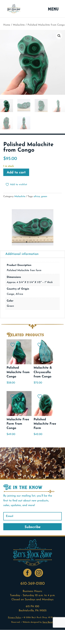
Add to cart (16, 172)
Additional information (21, 254)
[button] (59, 36)
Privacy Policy (14, 618)
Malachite (19, 25)
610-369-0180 (32, 584)
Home (6, 25)
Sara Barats (48, 622)
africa (37, 196)
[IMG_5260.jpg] (32, 244)
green (44, 196)
